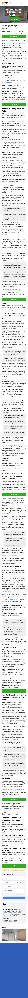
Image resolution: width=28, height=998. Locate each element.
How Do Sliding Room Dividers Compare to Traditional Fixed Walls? (14, 915)
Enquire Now (14, 691)
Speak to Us (14, 299)
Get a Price (14, 799)
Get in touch (14, 19)
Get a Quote (14, 104)
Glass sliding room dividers (9, 500)
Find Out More (14, 494)
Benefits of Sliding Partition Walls (12, 909)
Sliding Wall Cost (7, 907)
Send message (14, 898)
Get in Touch (14, 36)
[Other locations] (21, 3)
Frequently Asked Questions (10, 920)
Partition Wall (6, 51)
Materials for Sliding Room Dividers (12, 911)
